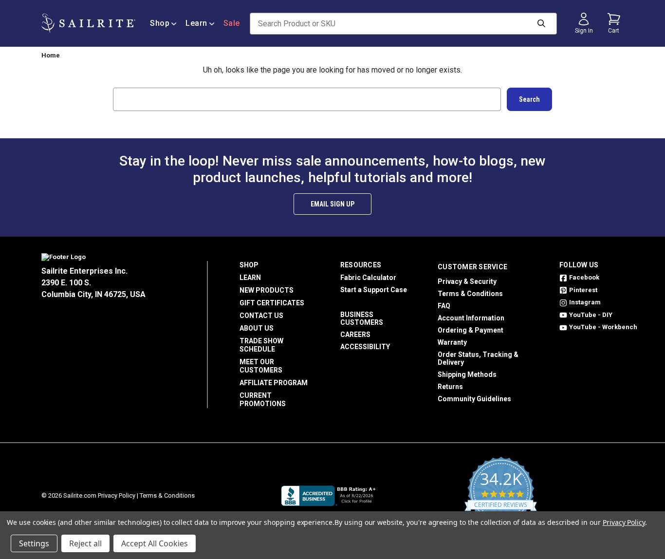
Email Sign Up (332, 204)
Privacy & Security (467, 281)
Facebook (584, 277)
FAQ (444, 306)
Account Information (471, 318)
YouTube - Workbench (603, 327)
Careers (355, 334)
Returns (450, 387)
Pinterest (583, 290)
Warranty (452, 342)
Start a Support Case (373, 290)
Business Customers (361, 318)
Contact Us (261, 315)
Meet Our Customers (261, 366)
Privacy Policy (116, 495)
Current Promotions (263, 399)
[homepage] (88, 23)
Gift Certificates (272, 303)
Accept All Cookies (154, 543)
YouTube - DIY (590, 314)
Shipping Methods (467, 374)
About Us (257, 328)
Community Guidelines (474, 399)
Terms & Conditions (470, 294)
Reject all (85, 543)
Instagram (585, 302)
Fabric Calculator (368, 277)
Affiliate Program (274, 383)
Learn (196, 23)
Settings (34, 543)
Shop (159, 23)
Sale (231, 23)
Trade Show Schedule (261, 345)
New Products (267, 290)
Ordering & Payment (470, 330)
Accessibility (365, 347)
